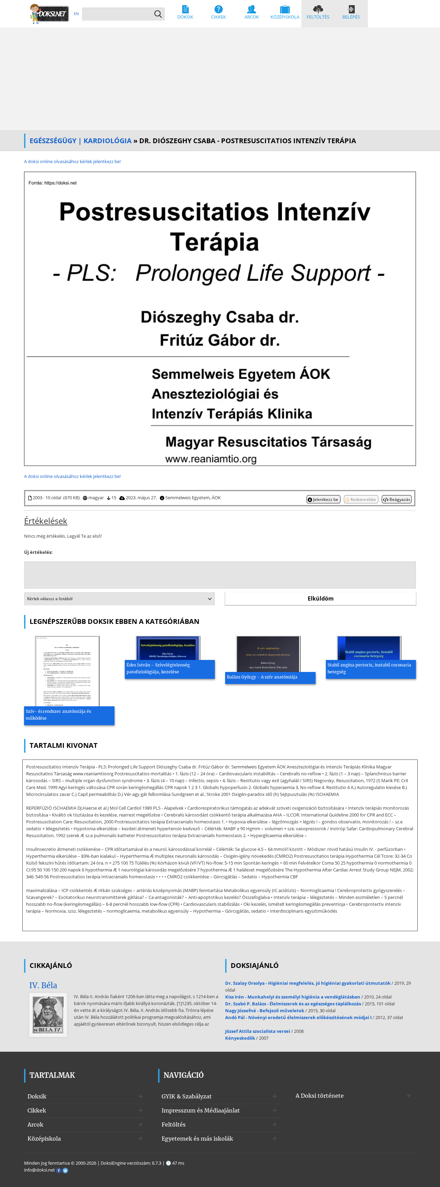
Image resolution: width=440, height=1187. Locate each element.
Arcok (251, 17)
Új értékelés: (38, 552)
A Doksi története (320, 1095)
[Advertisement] (220, 79)
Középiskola (285, 17)
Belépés (351, 17)
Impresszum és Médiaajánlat (201, 1110)
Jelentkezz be (325, 499)
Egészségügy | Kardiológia (81, 140)
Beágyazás (399, 499)
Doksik (185, 17)
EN (76, 13)
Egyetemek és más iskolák (197, 1138)
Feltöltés (318, 17)
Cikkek (218, 17)
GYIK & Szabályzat (187, 1096)
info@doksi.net (39, 1170)
